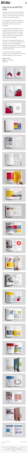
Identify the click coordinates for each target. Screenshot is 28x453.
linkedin (13, 448)
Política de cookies (19, 449)
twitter (8, 448)
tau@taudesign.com (14, 447)
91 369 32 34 (5, 447)
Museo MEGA (23, 441)
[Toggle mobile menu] (26, 3)
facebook (22, 447)
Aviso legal (5, 449)
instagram (19, 448)
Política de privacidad (11, 449)
